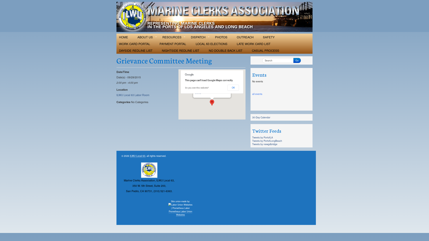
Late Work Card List (253, 44)
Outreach (245, 37)
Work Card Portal (134, 44)
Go (297, 60)
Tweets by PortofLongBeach (267, 140)
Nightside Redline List (180, 50)
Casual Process (265, 50)
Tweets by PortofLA (262, 137)
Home (123, 37)
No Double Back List (225, 50)
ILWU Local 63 (137, 155)
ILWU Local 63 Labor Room (132, 95)
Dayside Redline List (135, 50)
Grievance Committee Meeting (164, 60)
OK (233, 87)
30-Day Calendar (261, 117)
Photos (221, 37)
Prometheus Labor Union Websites (180, 213)
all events (257, 94)
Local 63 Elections (211, 44)
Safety (269, 37)
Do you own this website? (197, 88)
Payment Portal (173, 44)
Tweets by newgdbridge (264, 144)
